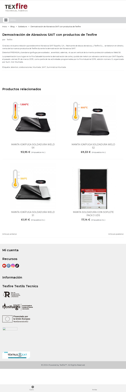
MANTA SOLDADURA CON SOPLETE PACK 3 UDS (93, 214)
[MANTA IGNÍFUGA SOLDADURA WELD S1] (33, 186)
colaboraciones (25, 67)
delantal (14, 67)
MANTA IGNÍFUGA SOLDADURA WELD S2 (93, 146)
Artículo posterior (116, 234)
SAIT (44, 67)
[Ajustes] (121, 7)
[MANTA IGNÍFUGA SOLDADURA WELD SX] (33, 118)
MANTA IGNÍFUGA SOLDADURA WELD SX (33, 146)
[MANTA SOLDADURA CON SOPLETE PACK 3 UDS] (93, 189)
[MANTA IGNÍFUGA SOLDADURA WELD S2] (93, 118)
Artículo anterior (9, 234)
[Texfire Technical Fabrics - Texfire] (16, 7)
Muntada (37, 67)
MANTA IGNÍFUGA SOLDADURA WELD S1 (33, 214)
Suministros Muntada (56, 67)
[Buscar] (115, 7)
